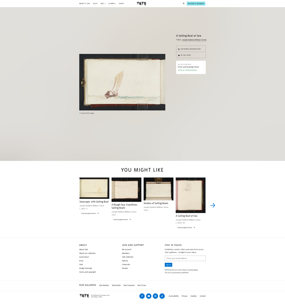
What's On (84, 3)
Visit (95, 3)
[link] (86, 185)
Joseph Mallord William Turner (194, 40)
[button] (183, 3)
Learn (112, 3)
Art (102, 3)
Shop (121, 3)
